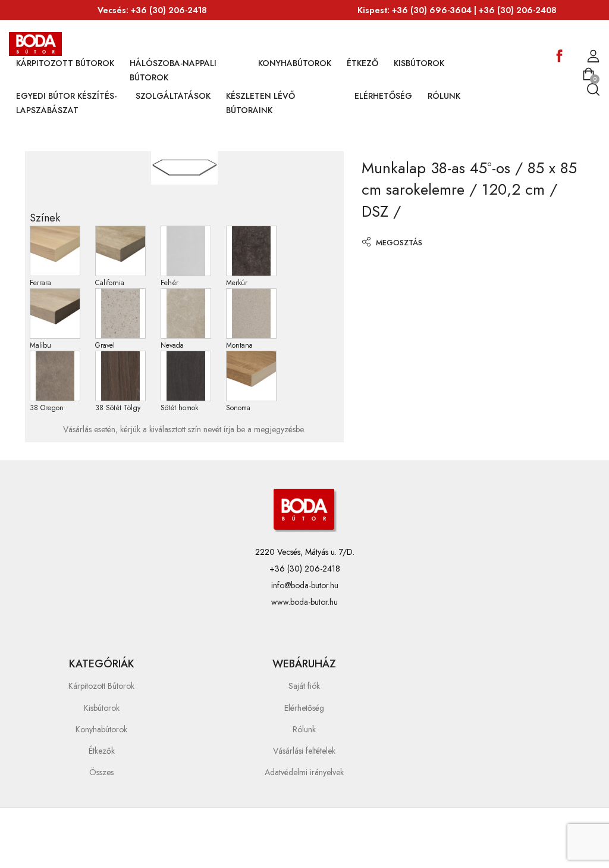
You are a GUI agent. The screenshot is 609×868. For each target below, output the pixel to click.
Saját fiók (304, 686)
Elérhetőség (383, 96)
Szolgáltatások (173, 96)
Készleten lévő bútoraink (260, 103)
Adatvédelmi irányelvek (304, 772)
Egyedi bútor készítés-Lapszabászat (66, 103)
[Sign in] (593, 56)
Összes (101, 772)
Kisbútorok (419, 63)
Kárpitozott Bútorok (65, 63)
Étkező (362, 63)
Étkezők (102, 751)
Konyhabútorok (294, 63)
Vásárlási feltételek (304, 751)
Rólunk (444, 96)
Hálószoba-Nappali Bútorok (173, 70)
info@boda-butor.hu (304, 585)
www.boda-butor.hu (304, 602)
